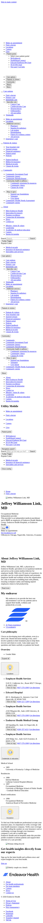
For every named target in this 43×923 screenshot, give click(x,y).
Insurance (10, 818)
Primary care (10, 97)
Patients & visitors (13, 79)
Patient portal (11, 54)
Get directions (34, 688)
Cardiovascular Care (18, 106)
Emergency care (12, 139)
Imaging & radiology (18, 128)
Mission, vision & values (15, 226)
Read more (5, 588)
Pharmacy (14, 126)
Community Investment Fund (17, 174)
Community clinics (18, 185)
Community (11, 82)
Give (7, 51)
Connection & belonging (15, 217)
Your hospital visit (12, 147)
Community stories (13, 203)
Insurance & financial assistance (18, 249)
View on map (11, 688)
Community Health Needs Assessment (20, 200)
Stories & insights (12, 234)
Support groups (11, 149)
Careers (8, 49)
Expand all (5, 658)
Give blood (15, 198)
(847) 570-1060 (23, 688)
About (9, 84)
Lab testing (15, 130)
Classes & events (12, 166)
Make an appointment (14, 43)
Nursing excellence (13, 215)
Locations (9, 47)
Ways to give (11, 192)
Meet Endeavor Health (14, 211)
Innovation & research (14, 213)
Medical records (12, 164)
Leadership (10, 228)
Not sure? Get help (18, 67)
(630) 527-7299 (23, 702)
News (8, 219)
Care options (11, 77)
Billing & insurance (13, 162)
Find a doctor (11, 45)
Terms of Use (11, 901)
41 (13, 625)
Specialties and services (14, 252)
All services (15, 137)
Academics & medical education (18, 230)
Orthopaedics (16, 111)
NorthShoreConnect (18, 60)
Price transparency (13, 907)
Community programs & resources (23, 183)
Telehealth (9, 115)
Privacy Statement (12, 903)
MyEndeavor (15, 58)
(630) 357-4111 (23, 729)
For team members (13, 886)
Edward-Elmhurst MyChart (21, 63)
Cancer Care (15, 104)
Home (8, 491)
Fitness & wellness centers (20, 135)
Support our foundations (20, 194)
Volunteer (14, 196)
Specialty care (12, 102)
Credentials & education (10, 758)
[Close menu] (2, 143)
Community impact (13, 176)
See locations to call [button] (8, 533)
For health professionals (15, 884)
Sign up (4, 863)
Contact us (10, 222)
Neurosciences (16, 109)
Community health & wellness (17, 181)
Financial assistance (13, 151)
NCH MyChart (16, 65)
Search (3, 238)
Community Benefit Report (16, 179)
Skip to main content (8, 2)
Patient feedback (12, 160)
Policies (9, 156)
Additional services (13, 124)
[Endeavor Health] (21, 73)
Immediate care (11, 100)
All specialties (16, 113)
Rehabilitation (16, 132)
